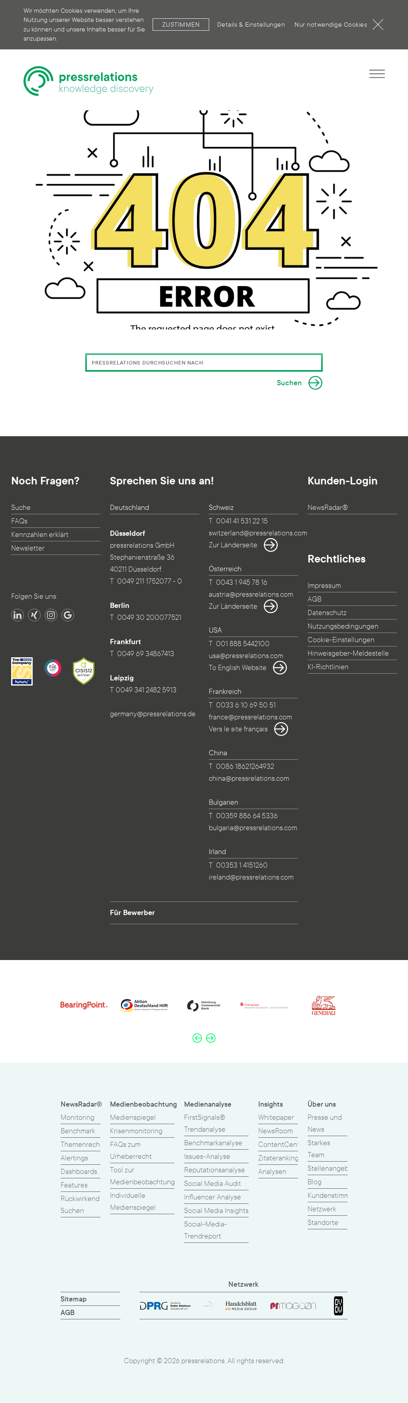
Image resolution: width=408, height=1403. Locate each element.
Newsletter (28, 548)
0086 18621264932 (245, 766)
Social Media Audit (212, 1184)
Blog (315, 1182)
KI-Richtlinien (328, 667)
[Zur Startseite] (88, 81)
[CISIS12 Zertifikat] (83, 671)
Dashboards (79, 1172)
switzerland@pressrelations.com (258, 533)
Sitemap (74, 1299)
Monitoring (77, 1117)
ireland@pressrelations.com (251, 877)
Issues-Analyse (207, 1156)
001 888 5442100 (243, 644)
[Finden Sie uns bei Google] (67, 615)
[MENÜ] (377, 73)
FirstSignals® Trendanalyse (205, 1123)
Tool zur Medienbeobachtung (142, 1176)
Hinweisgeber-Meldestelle (348, 653)
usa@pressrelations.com (246, 656)
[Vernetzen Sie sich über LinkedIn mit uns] (17, 615)
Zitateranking (278, 1158)
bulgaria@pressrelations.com (253, 828)
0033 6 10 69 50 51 (246, 705)
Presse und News (325, 1123)
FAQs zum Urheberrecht (131, 1150)
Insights (270, 1104)
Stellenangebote (333, 1168)
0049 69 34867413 (145, 654)
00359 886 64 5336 (247, 816)
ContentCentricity (286, 1144)
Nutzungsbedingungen (343, 626)
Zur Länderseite (233, 545)
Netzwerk (322, 1209)
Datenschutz (327, 613)
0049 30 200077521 (149, 617)
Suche (21, 508)
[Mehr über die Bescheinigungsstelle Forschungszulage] (53, 668)
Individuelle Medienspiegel (133, 1201)
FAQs (19, 521)
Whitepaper (276, 1117)
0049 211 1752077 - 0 (149, 581)
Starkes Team (319, 1149)
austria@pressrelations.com (251, 594)
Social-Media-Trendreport (205, 1230)
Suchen (289, 383)
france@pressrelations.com (250, 717)
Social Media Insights (216, 1211)
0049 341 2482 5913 (146, 690)
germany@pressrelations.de (153, 714)
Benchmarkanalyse (213, 1143)
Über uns (322, 1104)
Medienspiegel (133, 1117)
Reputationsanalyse (214, 1170)
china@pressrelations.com (249, 778)
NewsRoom (275, 1131)
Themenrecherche (89, 1144)
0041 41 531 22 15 (242, 521)
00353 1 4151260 (242, 865)
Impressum (324, 586)
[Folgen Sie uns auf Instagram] (51, 615)
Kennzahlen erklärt (40, 535)
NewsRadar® (328, 508)
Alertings (74, 1158)
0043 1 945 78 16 (241, 582)
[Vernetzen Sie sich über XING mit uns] (34, 615)
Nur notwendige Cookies (330, 24)
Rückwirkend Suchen (80, 1205)
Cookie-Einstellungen (341, 640)
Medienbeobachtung (143, 1104)
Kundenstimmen (333, 1195)
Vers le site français (238, 729)
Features (74, 1185)
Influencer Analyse (212, 1197)
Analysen (272, 1172)
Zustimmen (181, 24)
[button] (197, 1038)
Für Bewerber (132, 912)
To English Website (238, 668)
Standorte (323, 1223)
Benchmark (78, 1131)
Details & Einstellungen (251, 24)
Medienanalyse (207, 1104)
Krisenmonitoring (136, 1131)
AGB (315, 599)
